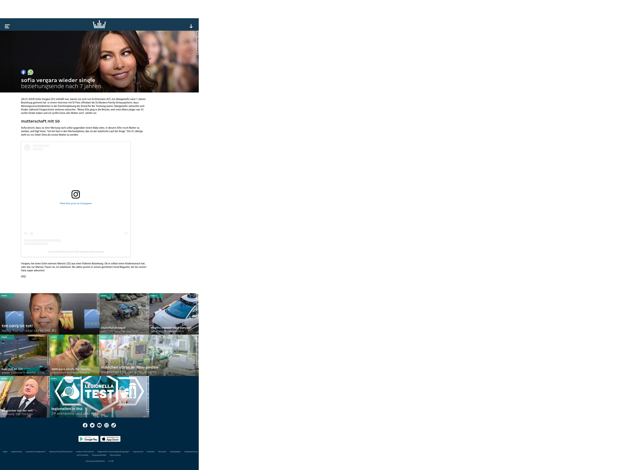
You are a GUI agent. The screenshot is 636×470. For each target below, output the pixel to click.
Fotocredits (115, 455)
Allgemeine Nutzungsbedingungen (113, 451)
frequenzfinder (99, 455)
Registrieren (16, 451)
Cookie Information (85, 451)
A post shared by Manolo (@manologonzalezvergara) (76, 251)
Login (5, 451)
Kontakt (151, 451)
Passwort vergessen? (36, 451)
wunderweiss (99, 461)
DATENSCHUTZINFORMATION (61, 451)
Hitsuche (162, 451)
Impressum (138, 451)
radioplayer (175, 451)
